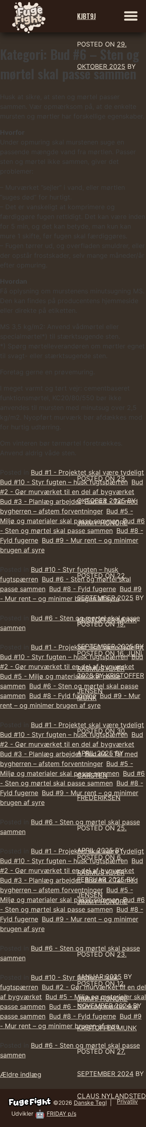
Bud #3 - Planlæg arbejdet (40, 501)
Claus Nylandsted (111, 1096)
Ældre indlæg (20, 1074)
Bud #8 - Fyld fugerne (62, 696)
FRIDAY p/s (61, 1113)
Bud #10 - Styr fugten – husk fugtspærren (64, 482)
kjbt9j (86, 16)
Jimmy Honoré (102, 523)
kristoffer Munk (107, 1028)
